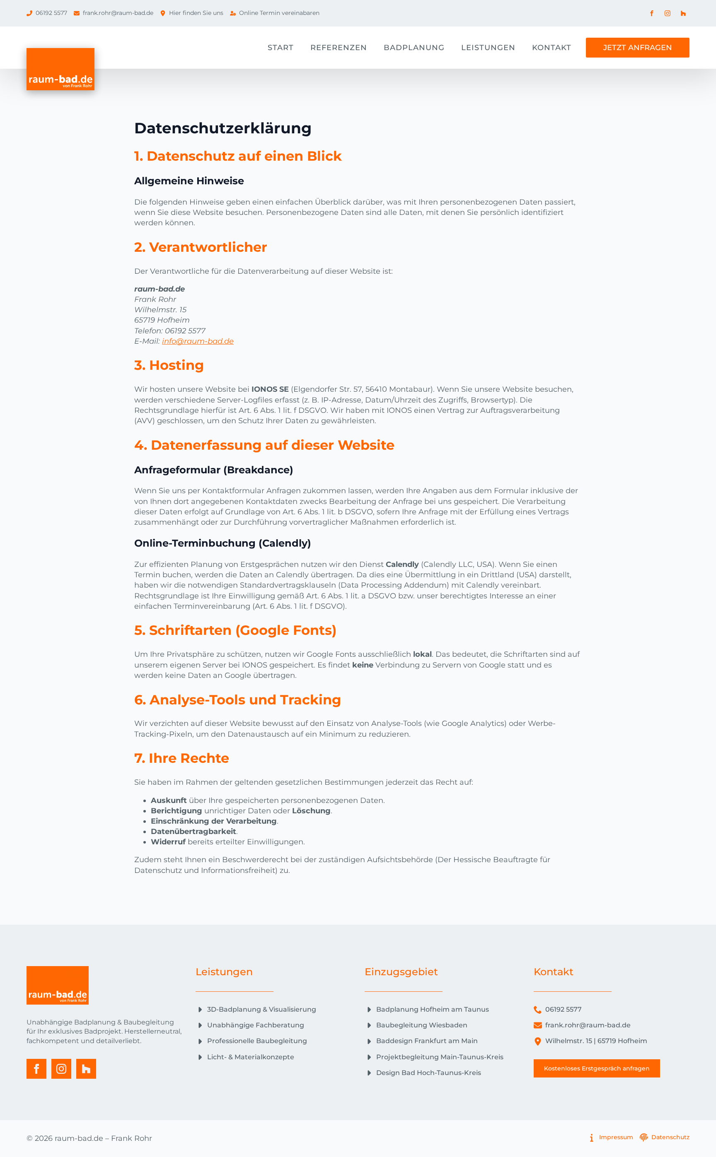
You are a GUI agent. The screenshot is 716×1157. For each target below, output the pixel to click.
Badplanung (414, 47)
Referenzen (338, 47)
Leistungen (488, 47)
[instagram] (61, 1069)
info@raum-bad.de (198, 341)
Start (281, 47)
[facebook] (36, 1069)
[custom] (86, 1069)
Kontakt (551, 47)
